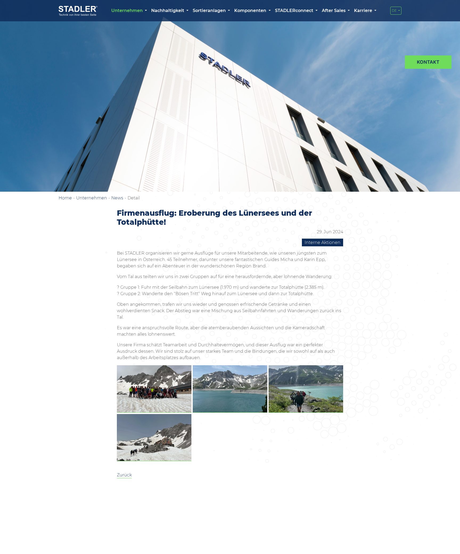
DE (394, 11)
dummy (428, 62)
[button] (129, 10)
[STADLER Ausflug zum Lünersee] (154, 388)
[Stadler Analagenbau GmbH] (78, 11)
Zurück (124, 474)
